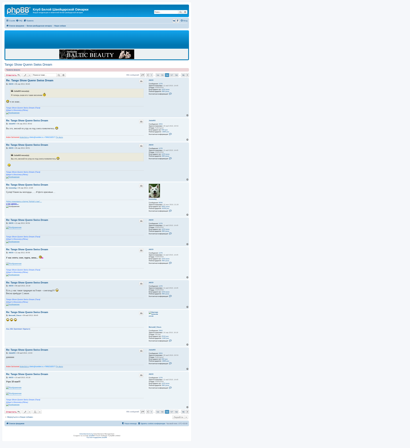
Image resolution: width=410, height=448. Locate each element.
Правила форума (13, 70)
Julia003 (152, 120)
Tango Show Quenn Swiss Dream (28, 64)
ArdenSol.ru (24, 137)
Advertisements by (86, 434)
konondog (152, 199)
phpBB (91, 435)
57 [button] (172, 75)
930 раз (165, 130)
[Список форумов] (19, 10)
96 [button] (183, 75)
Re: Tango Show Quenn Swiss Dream (29, 80)
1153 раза (165, 89)
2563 (161, 330)
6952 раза (166, 206)
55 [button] (162, 75)
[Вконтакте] (174, 21)
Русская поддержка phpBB (97, 437)
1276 (161, 84)
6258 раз (165, 208)
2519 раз (165, 336)
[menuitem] (19, 21)
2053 (161, 124)
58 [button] (176, 75)
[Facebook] (177, 21)
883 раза (165, 91)
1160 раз (165, 338)
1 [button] (151, 75)
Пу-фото (59, 137)
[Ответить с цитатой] (141, 81)
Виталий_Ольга (155, 327)
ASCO (151, 80)
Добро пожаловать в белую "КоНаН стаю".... (24, 201)
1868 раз (165, 132)
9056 (161, 203)
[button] (142, 75)
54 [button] (158, 75)
